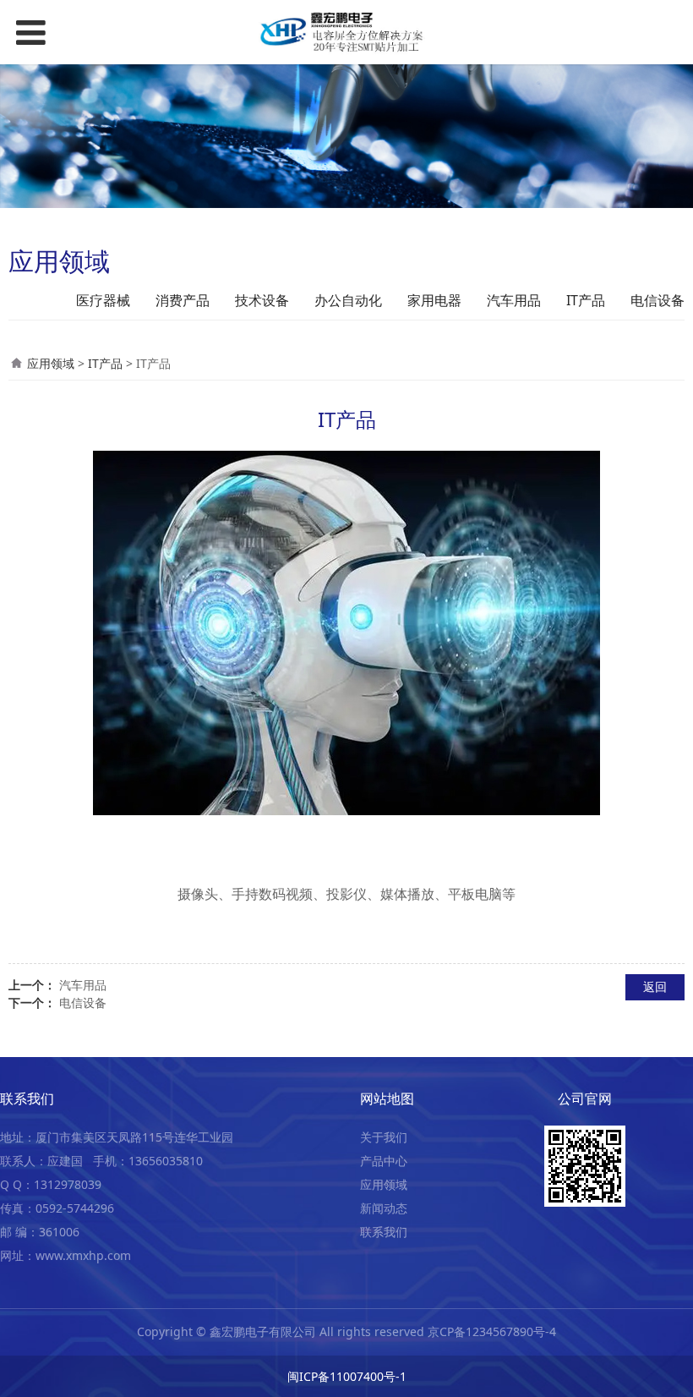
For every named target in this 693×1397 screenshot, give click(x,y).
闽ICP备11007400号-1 (347, 1376)
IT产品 (585, 300)
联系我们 (383, 1232)
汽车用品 (514, 300)
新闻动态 (383, 1208)
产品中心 (383, 1161)
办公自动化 (348, 300)
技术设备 (262, 300)
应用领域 (50, 363)
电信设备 (657, 300)
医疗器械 (103, 300)
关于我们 (383, 1137)
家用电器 (434, 300)
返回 (655, 986)
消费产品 (183, 300)
